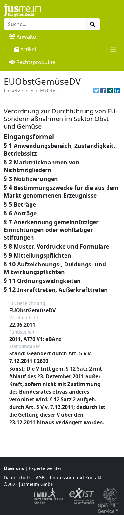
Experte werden (46, 468)
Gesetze (13, 90)
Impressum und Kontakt (75, 478)
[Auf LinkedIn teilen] (117, 90)
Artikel (28, 49)
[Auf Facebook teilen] (103, 90)
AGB (40, 478)
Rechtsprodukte (36, 62)
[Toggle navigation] (113, 49)
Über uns (14, 468)
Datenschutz (17, 478)
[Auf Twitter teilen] (96, 90)
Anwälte (26, 36)
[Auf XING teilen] (110, 90)
